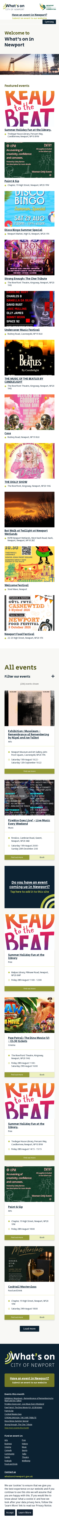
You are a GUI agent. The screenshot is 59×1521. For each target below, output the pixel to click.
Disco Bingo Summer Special (16, 1421)
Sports (24, 1450)
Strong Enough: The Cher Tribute (18, 1425)
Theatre (25, 1457)
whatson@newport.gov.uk (19, 1476)
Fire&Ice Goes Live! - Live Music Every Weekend (29, 822)
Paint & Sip (15, 1207)
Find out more (30, 771)
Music (24, 1447)
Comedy (8, 1450)
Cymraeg (49, 21)
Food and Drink (11, 1464)
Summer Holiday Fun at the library (26, 957)
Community (9, 1454)
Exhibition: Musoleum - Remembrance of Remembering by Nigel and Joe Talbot (28, 735)
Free (24, 1440)
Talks (24, 1454)
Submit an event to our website (29, 1380)
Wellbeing (26, 1461)
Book (42, 857)
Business (8, 1444)
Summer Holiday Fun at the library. (26, 1125)
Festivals (8, 1461)
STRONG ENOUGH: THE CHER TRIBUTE (20, 1418)
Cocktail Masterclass (22, 1287)
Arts (6, 1440)
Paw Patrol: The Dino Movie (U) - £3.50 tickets (28, 1040)
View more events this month (17, 1428)
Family (7, 1457)
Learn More (24, 1512)
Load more (29, 1328)
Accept (10, 1512)
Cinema (8, 1447)
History (25, 1444)
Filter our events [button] (17, 677)
